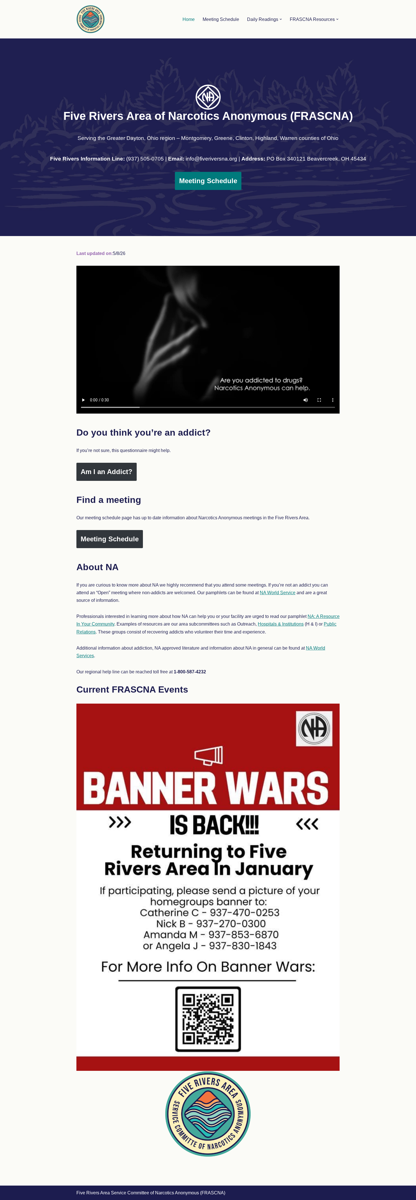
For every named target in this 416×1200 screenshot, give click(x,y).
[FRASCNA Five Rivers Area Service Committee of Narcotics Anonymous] (90, 19)
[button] (281, 19)
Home (189, 19)
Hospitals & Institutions (281, 624)
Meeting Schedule (221, 19)
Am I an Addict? (106, 471)
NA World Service (277, 592)
